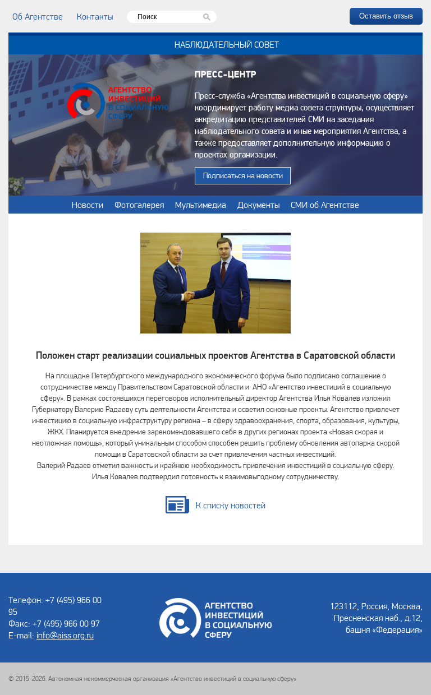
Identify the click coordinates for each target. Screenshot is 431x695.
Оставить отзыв (386, 16)
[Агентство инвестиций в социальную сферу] (117, 102)
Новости (87, 205)
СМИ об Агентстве (325, 205)
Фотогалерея (139, 205)
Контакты (95, 16)
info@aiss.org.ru (65, 635)
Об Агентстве (37, 16)
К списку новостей (230, 505)
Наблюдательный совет (227, 44)
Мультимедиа (200, 205)
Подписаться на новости (243, 175)
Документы (258, 205)
